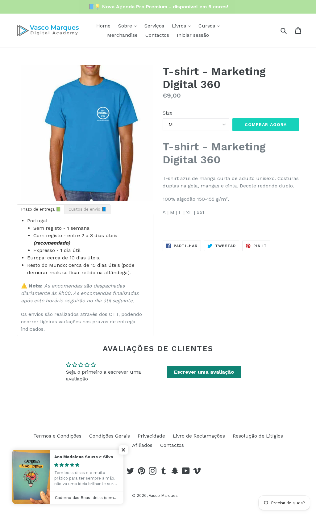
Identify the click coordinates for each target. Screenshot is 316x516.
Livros (180, 26)
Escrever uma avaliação (204, 372)
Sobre (126, 26)
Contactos (157, 35)
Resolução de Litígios (258, 436)
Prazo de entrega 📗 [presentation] (41, 209)
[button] (123, 450)
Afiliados (142, 445)
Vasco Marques (163, 495)
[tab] (41, 209)
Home (103, 26)
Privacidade (151, 436)
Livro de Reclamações (199, 436)
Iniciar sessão (193, 35)
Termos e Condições (57, 436)
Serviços (154, 26)
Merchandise (122, 35)
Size (168, 113)
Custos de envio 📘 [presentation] (87, 209)
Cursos (207, 26)
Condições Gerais (109, 436)
